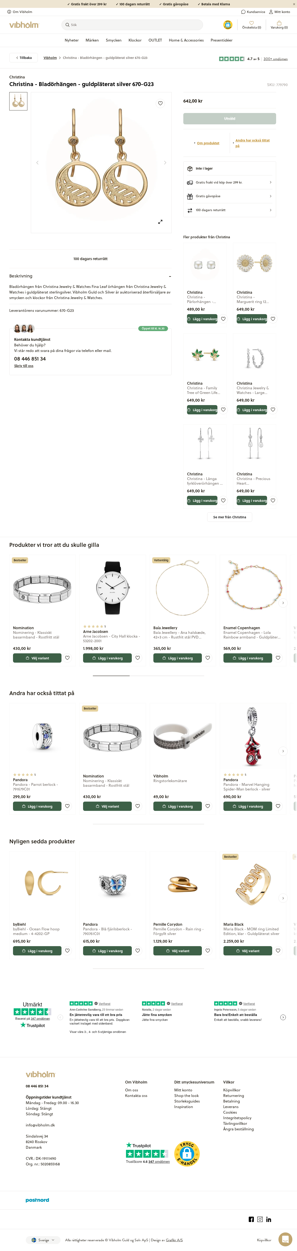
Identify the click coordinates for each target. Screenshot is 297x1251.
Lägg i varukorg (205, 318)
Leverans (231, 1106)
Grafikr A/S (174, 1240)
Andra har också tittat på (253, 143)
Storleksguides (187, 1101)
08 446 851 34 (30, 358)
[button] (229, 182)
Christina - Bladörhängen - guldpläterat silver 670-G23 (105, 57)
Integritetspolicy (237, 1117)
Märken (92, 40)
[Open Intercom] (285, 1239)
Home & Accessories (186, 40)
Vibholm (50, 57)
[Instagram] (260, 1219)
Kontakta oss (136, 1095)
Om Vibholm (22, 12)
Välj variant (40, 658)
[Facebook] (251, 1219)
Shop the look (186, 1095)
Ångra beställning (238, 1129)
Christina (17, 77)
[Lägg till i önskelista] (160, 103)
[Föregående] (37, 162)
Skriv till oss (23, 365)
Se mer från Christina (229, 517)
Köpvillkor (231, 1090)
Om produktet (208, 143)
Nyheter (72, 40)
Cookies (230, 1112)
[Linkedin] (268, 1219)
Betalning (231, 1101)
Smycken (114, 40)
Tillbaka (26, 57)
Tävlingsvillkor (235, 1123)
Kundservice (256, 12)
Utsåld (229, 118)
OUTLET (155, 40)
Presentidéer (221, 40)
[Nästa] (165, 162)
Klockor (135, 40)
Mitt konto (282, 12)
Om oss (131, 1090)
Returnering (233, 1095)
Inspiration (183, 1106)
